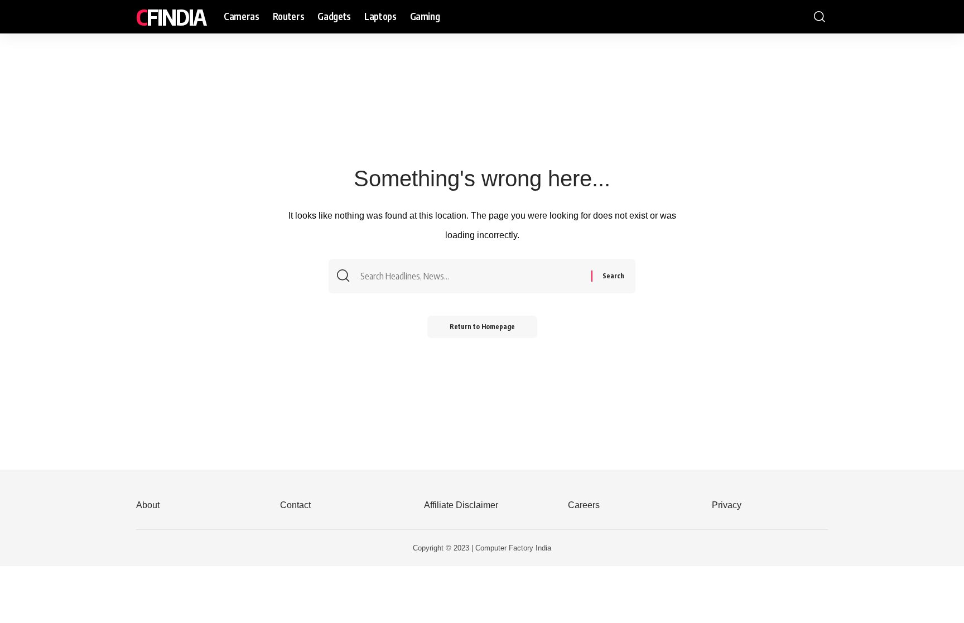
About (148, 505)
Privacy (726, 505)
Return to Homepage (482, 326)
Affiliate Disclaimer (461, 505)
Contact (295, 505)
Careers (584, 505)
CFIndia (171, 16)
